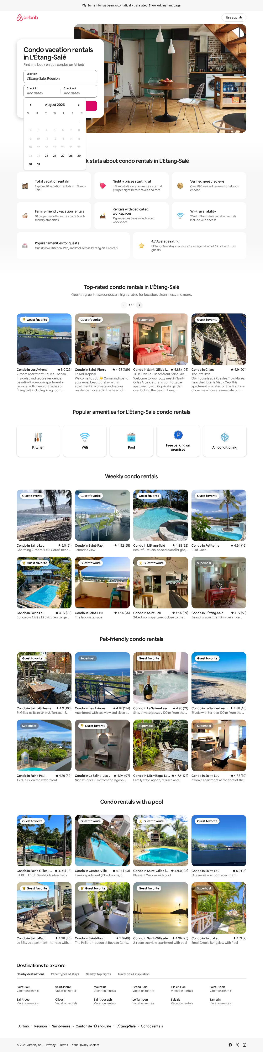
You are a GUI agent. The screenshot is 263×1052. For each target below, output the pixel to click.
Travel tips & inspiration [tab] (133, 974)
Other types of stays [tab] (65, 974)
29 (79, 156)
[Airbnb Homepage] (27, 17)
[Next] (139, 305)
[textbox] (42, 93)
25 (46, 156)
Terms (63, 1045)
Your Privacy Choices (86, 1045)
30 (30, 164)
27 (62, 156)
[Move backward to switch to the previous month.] (31, 105)
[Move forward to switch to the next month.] (78, 105)
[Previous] (124, 305)
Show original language (164, 5)
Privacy (51, 1045)
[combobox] (60, 78)
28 (71, 156)
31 (38, 164)
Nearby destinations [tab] (30, 974)
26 (54, 156)
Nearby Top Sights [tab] (98, 974)
